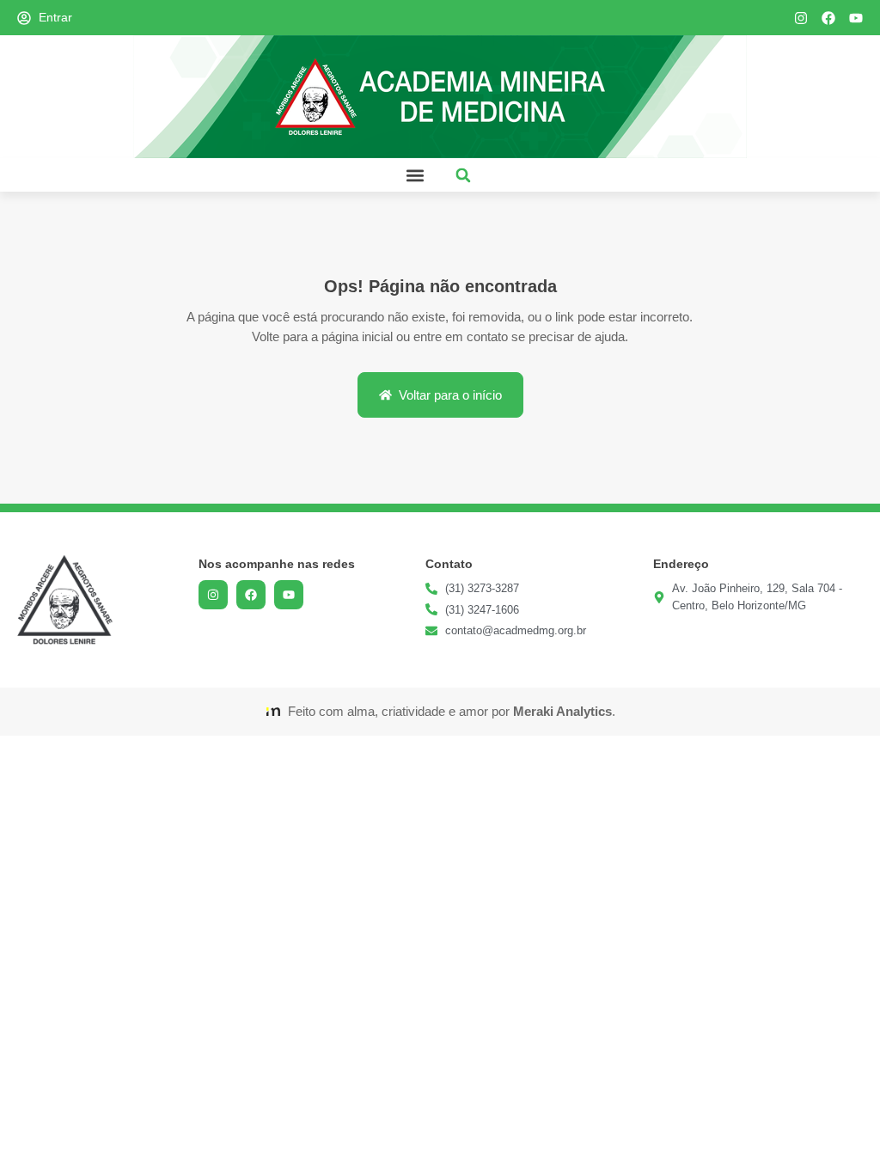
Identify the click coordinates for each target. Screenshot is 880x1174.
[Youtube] (856, 18)
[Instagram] (801, 18)
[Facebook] (828, 18)
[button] (414, 175)
